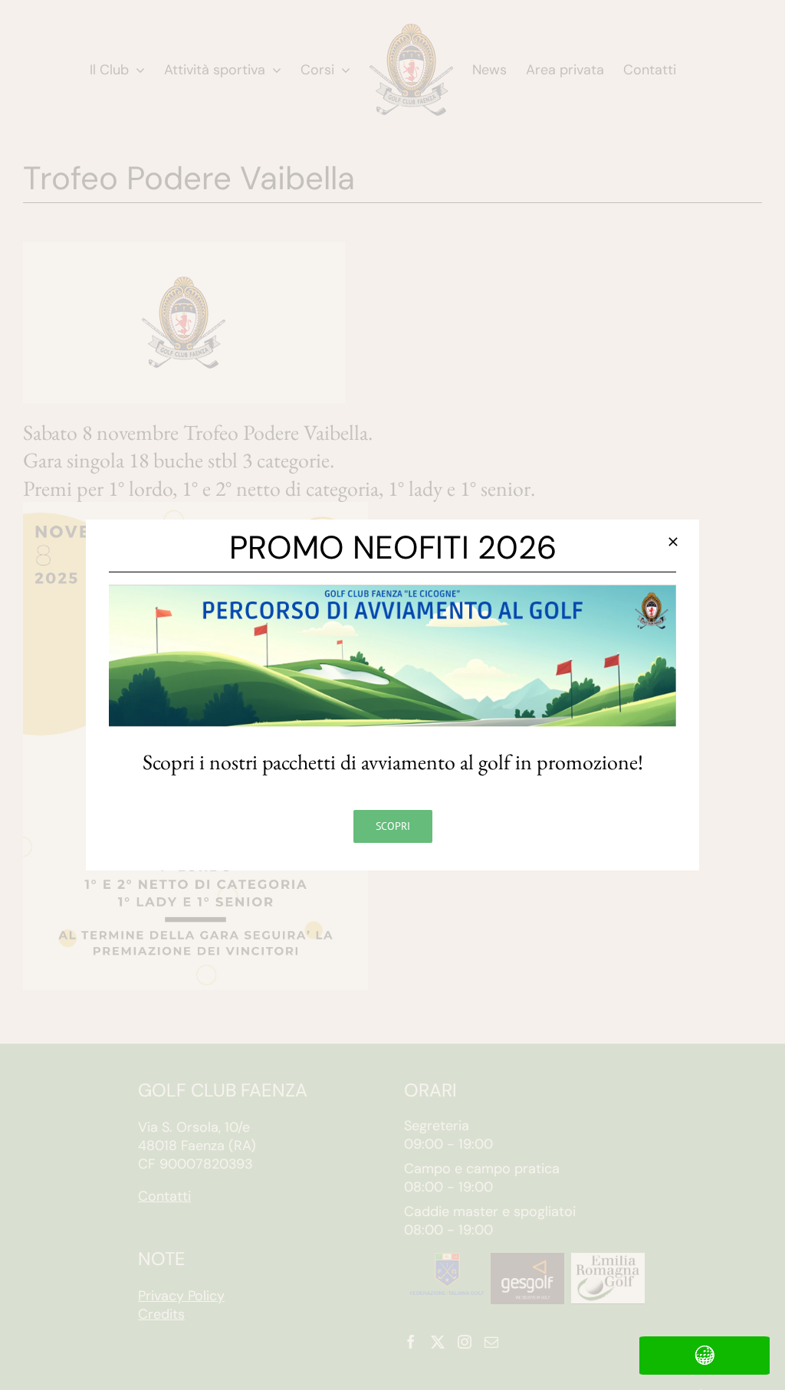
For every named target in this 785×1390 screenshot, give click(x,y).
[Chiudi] (673, 542)
